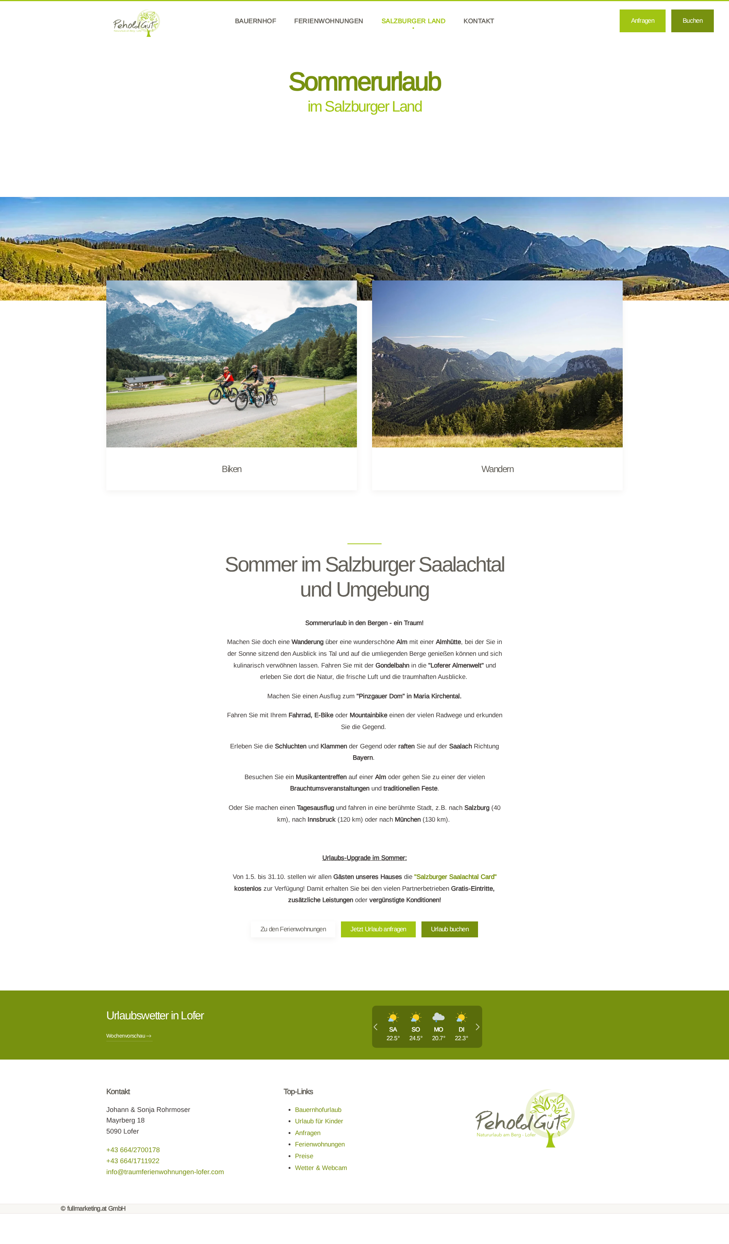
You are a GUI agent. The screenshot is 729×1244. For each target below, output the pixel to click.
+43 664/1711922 (132, 1161)
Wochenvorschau (125, 1036)
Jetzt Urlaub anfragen (378, 929)
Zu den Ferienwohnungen (293, 929)
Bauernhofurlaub (318, 1109)
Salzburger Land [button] (414, 21)
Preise (304, 1156)
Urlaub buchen (450, 929)
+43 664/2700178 (133, 1150)
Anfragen (307, 1133)
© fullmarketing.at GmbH (93, 1208)
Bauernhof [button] (255, 21)
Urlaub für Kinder (319, 1121)
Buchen (692, 20)
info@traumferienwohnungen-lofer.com (165, 1172)
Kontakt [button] (479, 21)
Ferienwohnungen (320, 1144)
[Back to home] (136, 23)
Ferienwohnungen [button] (328, 21)
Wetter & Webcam (321, 1168)
